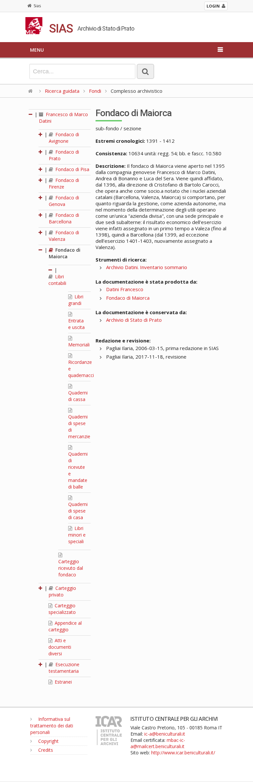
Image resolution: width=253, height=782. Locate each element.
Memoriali (79, 344)
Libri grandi (75, 299)
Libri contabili (57, 279)
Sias (37, 6)
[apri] (41, 134)
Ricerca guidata (62, 91)
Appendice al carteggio (65, 626)
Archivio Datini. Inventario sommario (146, 267)
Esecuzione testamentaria (64, 667)
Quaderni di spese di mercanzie (79, 427)
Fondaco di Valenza (64, 235)
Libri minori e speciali (77, 534)
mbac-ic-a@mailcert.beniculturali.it (157, 743)
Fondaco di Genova (64, 200)
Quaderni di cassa (78, 396)
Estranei (62, 682)
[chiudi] (41, 250)
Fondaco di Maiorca (64, 253)
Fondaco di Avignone (64, 137)
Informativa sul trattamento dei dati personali (51, 725)
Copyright (48, 741)
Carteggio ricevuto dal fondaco (70, 568)
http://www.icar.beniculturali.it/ (183, 752)
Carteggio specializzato (62, 608)
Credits (45, 750)
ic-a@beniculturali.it (164, 734)
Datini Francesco (124, 289)
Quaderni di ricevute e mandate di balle (78, 470)
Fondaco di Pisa (71, 169)
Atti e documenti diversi (59, 647)
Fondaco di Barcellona (64, 218)
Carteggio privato (62, 591)
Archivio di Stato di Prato (134, 319)
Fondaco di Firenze (64, 183)
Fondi (95, 91)
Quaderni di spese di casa (78, 510)
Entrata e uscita (76, 323)
